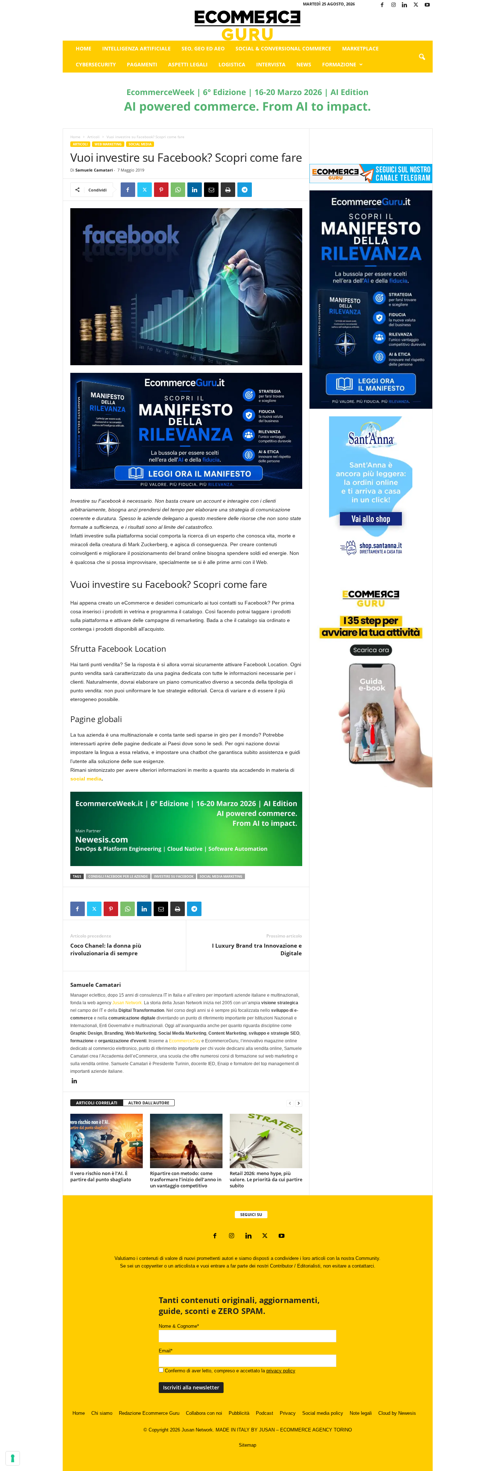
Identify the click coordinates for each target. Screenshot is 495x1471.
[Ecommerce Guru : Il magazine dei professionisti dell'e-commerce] (248, 26)
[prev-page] (290, 1103)
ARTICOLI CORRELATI (96, 1102)
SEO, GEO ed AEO (203, 48)
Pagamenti (142, 64)
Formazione (339, 64)
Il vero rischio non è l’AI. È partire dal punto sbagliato (100, 1176)
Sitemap (247, 1445)
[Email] (211, 189)
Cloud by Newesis (397, 1413)
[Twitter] (416, 5)
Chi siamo (101, 1413)
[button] (422, 57)
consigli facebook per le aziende (118, 876)
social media (85, 779)
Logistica (232, 64)
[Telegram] (244, 189)
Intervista (271, 64)
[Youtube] (427, 5)
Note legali (361, 1413)
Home (83, 48)
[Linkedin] (404, 5)
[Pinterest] (161, 189)
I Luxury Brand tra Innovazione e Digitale (257, 949)
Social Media (140, 144)
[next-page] (298, 1103)
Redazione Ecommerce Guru (149, 1413)
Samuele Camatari (94, 170)
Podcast (264, 1413)
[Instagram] (393, 5)
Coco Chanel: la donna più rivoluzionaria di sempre (105, 949)
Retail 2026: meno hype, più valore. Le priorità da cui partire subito (266, 1179)
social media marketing (221, 876)
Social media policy (322, 1413)
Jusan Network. (127, 1002)
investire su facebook (174, 876)
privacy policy (280, 1370)
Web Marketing (108, 144)
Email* (165, 1350)
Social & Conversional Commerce (283, 48)
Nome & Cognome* (179, 1326)
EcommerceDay (184, 1040)
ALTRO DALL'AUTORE (148, 1102)
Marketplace (360, 48)
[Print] (228, 189)
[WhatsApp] (178, 189)
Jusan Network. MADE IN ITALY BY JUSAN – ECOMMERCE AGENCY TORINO (267, 1430)
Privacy (288, 1413)
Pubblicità (239, 1413)
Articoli (93, 136)
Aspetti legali (188, 64)
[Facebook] (382, 5)
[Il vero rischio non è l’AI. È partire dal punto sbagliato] (106, 1141)
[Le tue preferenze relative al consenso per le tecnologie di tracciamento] (13, 1458)
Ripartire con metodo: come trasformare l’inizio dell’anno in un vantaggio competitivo (185, 1179)
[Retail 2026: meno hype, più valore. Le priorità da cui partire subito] (266, 1141)
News (303, 64)
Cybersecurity (96, 64)
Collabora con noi (204, 1413)
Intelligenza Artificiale (136, 48)
